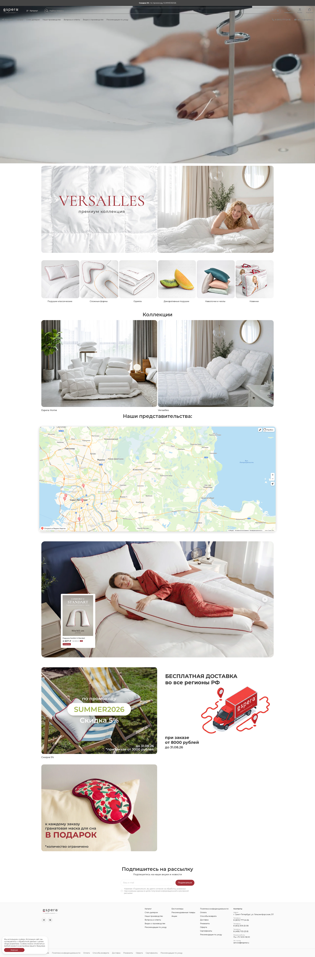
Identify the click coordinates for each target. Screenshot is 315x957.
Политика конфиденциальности (214, 909)
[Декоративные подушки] (177, 279)
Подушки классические (59, 301)
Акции (174, 916)
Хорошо (14, 950)
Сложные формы (99, 301)
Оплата (203, 912)
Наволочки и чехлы (215, 301)
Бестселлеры (177, 909)
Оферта (203, 927)
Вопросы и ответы (72, 20)
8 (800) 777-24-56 (241, 920)
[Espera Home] (99, 363)
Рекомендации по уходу (117, 20)
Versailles (163, 410)
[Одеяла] (138, 279)
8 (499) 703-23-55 (240, 931)
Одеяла (138, 301)
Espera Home (49, 410)
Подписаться (185, 882)
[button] (288, 11)
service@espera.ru (241, 943)
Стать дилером (33, 20)
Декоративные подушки (176, 301)
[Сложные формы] (99, 279)
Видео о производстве (93, 20)
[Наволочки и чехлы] (216, 279)
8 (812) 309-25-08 (241, 926)
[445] (216, 209)
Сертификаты (206, 931)
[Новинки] (255, 279)
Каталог (34, 11)
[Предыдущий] (50, 599)
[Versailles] (216, 363)
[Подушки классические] (60, 279)
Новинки (254, 301)
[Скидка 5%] (99, 710)
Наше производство (52, 20)
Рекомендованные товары (183, 912)
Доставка (204, 920)
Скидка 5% (47, 757)
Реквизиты (205, 923)
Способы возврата (208, 916)
